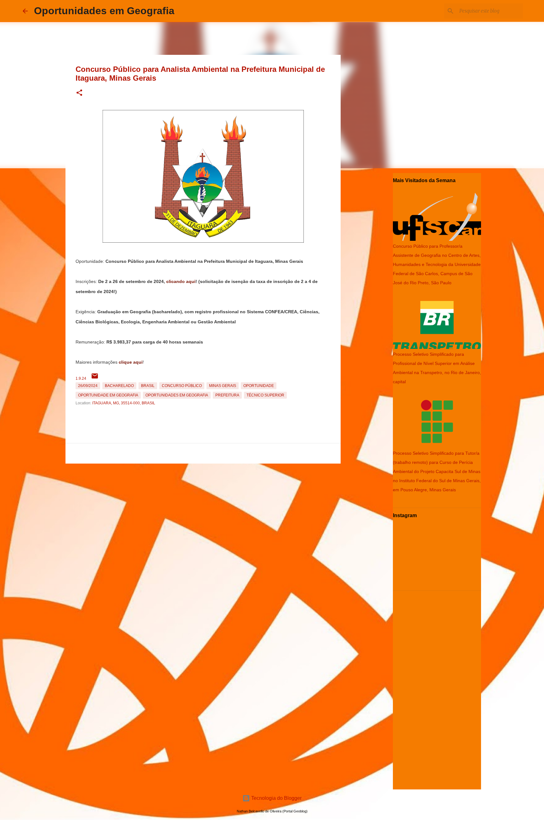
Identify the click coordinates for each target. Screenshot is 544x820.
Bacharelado (119, 386)
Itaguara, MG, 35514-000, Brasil (123, 403)
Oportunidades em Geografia (104, 10)
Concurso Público (182, 386)
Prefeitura (227, 395)
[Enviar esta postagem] (95, 378)
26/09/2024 (88, 386)
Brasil (148, 386)
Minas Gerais (222, 386)
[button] (79, 93)
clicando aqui (181, 281)
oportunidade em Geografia (108, 395)
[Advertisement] (203, 510)
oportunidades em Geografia (176, 395)
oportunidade (258, 386)
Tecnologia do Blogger (276, 798)
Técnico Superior (265, 395)
